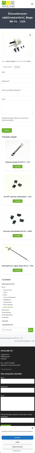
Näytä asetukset (17, 447)
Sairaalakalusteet (7, 325)
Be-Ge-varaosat (10, 61)
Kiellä (17, 442)
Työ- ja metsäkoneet (10, 297)
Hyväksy (17, 437)
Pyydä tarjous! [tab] (7, 67)
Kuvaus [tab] (17, 67)
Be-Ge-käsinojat (8, 305)
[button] (32, 428)
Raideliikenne (7, 300)
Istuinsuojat (5, 317)
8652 (29, 61)
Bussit (5, 295)
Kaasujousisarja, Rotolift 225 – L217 (12, 338)
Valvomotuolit (8, 302)
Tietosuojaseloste (6, 369)
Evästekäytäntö (17, 451)
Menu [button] (30, 4)
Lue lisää (17, 166)
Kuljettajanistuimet (8, 284)
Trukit (5, 292)
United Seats (5, 310)
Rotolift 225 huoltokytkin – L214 (24, 341)
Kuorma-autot (8, 290)
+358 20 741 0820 (9, 363)
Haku (30, 330)
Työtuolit (5, 321)
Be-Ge (3, 287)
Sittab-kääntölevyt (7, 315)
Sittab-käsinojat (6, 312)
